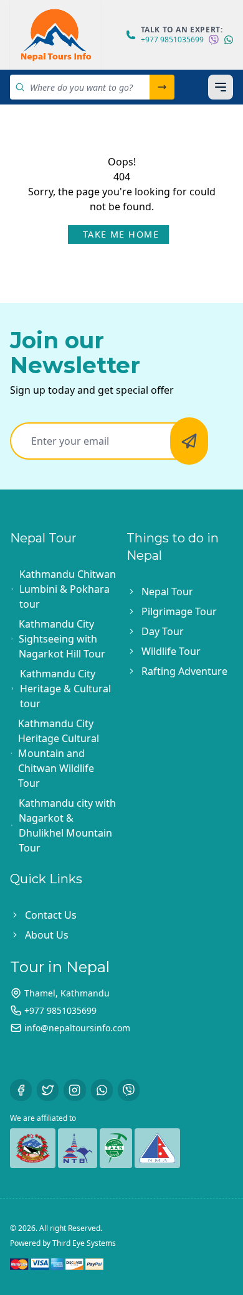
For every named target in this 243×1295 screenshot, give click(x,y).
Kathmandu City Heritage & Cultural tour (65, 688)
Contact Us (51, 915)
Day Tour (162, 631)
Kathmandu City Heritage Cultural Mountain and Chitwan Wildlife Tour (58, 753)
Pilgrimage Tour (179, 611)
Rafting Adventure (184, 671)
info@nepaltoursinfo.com (77, 1028)
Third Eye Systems (84, 1243)
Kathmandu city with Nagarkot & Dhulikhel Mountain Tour (67, 825)
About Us (47, 935)
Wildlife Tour (171, 651)
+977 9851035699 (172, 40)
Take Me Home (121, 234)
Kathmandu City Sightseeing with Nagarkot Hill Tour (62, 639)
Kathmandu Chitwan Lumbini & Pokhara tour (67, 589)
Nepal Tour (167, 591)
